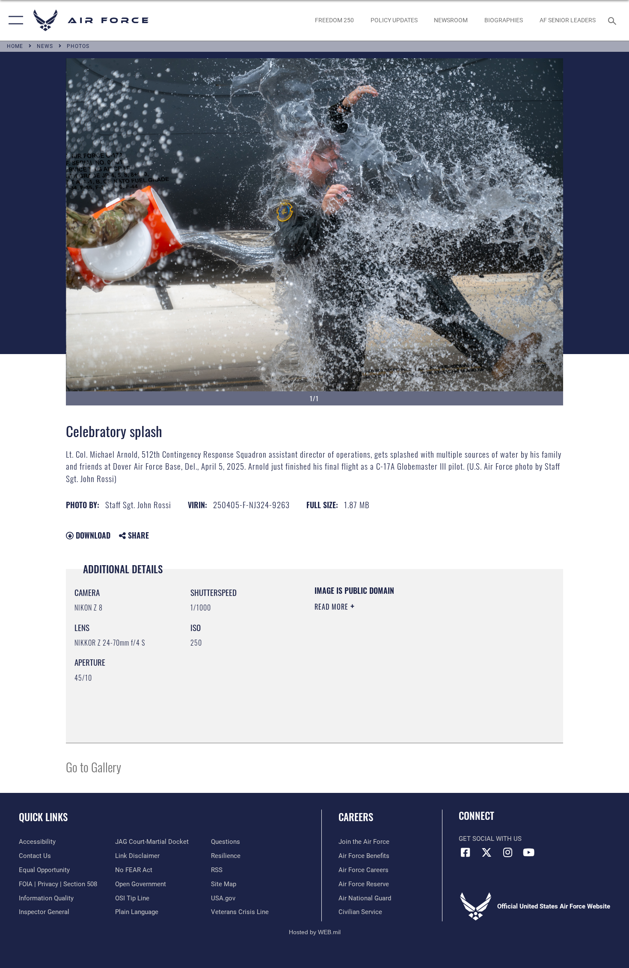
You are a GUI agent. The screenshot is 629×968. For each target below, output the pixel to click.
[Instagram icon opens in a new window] (507, 852)
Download (92, 535)
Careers (355, 817)
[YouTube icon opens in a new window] (528, 852)
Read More (332, 607)
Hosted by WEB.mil (315, 932)
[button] (14, 20)
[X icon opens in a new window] (486, 852)
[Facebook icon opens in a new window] (465, 852)
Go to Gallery (93, 766)
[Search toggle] (613, 20)
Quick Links (43, 817)
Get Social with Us (490, 839)
